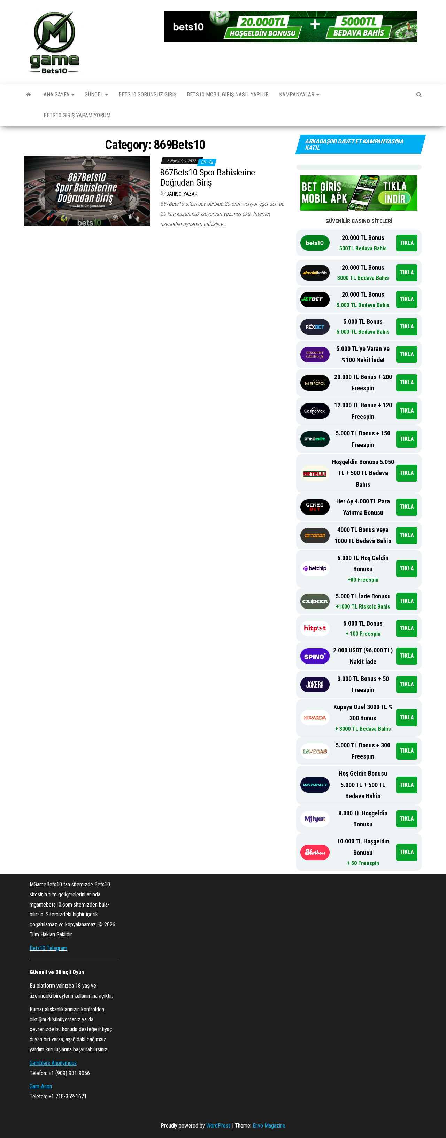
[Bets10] (28, 94)
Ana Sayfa (57, 94)
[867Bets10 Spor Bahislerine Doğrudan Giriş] (87, 190)
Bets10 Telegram (48, 948)
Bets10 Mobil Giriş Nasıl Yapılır (228, 94)
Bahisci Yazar (182, 194)
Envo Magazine (269, 1125)
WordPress (218, 1125)
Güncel (95, 94)
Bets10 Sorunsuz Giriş (147, 94)
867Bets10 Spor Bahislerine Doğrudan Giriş (207, 177)
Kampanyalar (297, 94)
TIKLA (407, 243)
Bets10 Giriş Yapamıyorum (77, 115)
